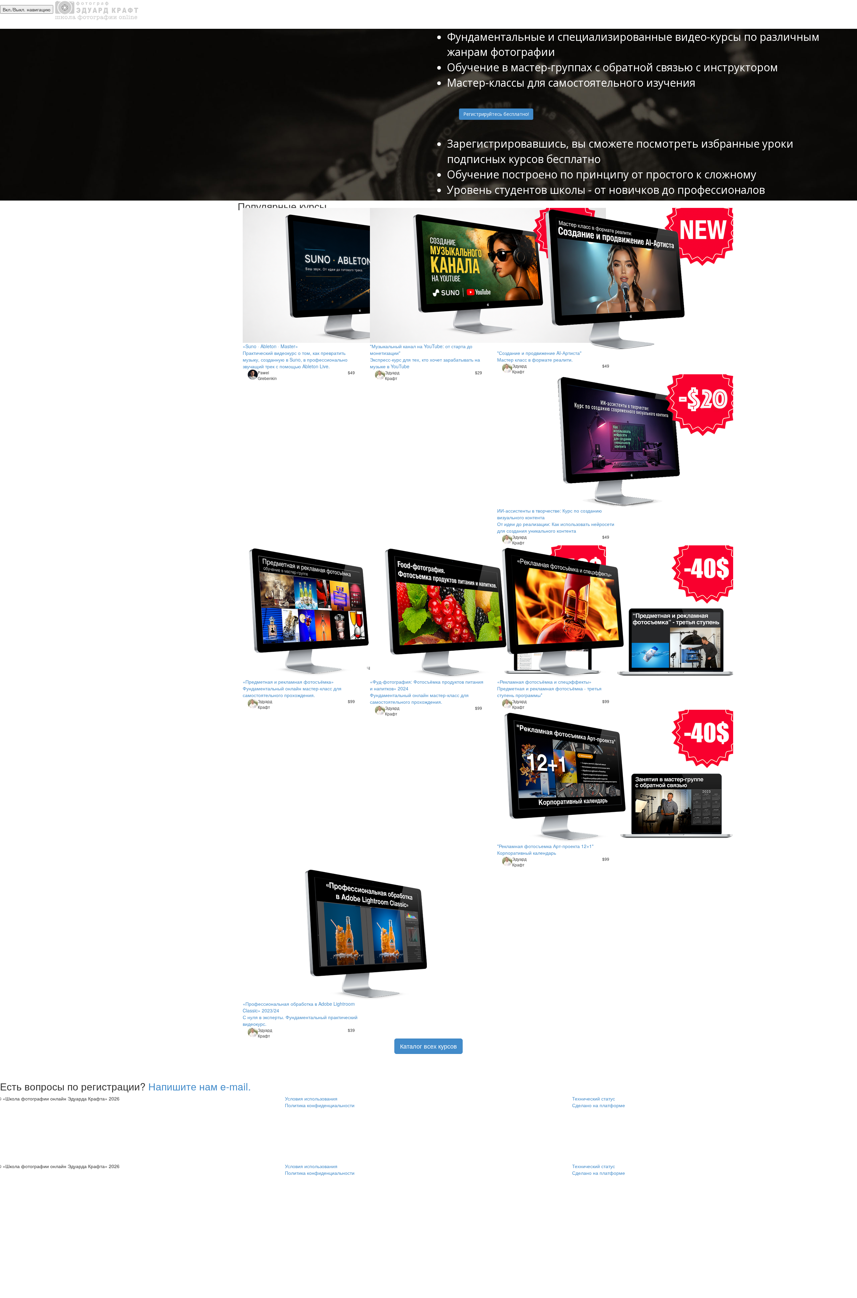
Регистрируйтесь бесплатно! (496, 114)
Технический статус (593, 1098)
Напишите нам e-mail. (199, 1086)
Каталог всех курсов (428, 1046)
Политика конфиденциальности (320, 1105)
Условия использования (311, 1098)
